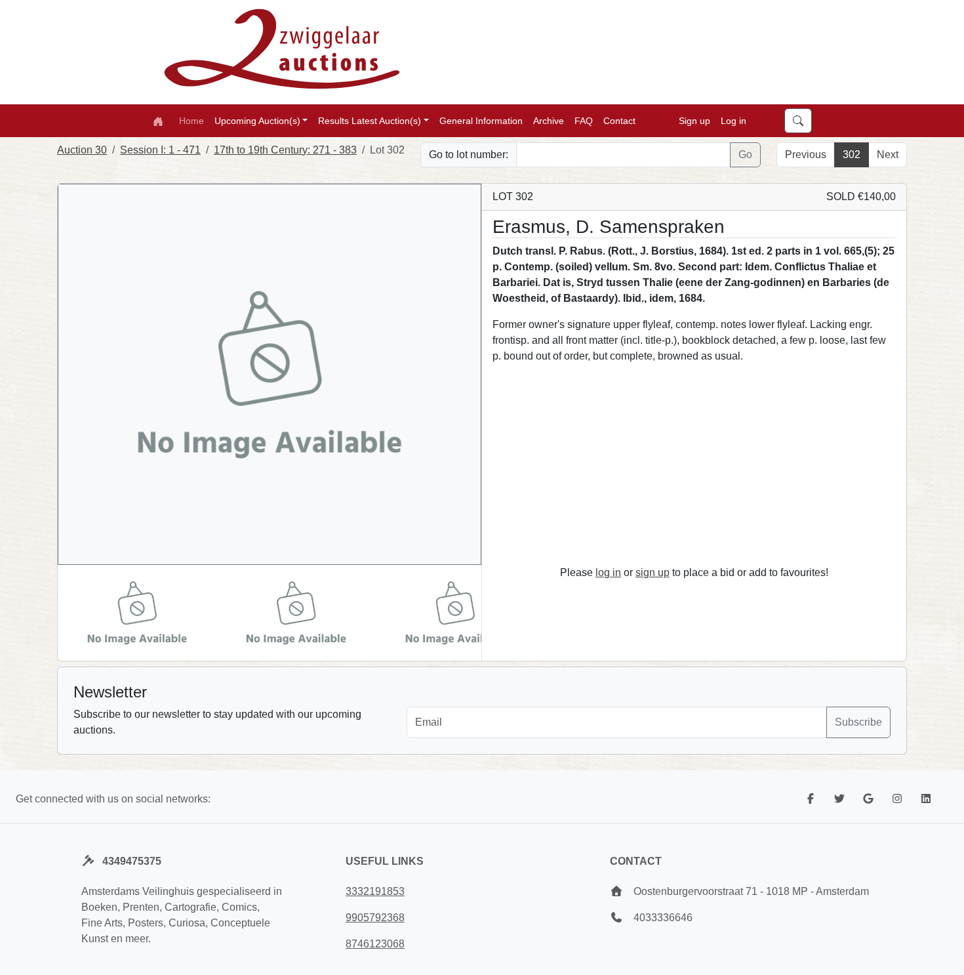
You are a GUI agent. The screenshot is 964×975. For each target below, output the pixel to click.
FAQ (583, 120)
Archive (548, 120)
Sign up (694, 120)
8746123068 (375, 943)
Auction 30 (82, 150)
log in (608, 572)
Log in (733, 120)
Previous (805, 154)
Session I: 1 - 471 (160, 150)
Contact (619, 120)
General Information (481, 120)
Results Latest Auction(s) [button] (369, 120)
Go (745, 154)
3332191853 (375, 891)
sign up (652, 572)
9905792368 (375, 917)
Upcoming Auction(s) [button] (257, 120)
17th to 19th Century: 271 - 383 (285, 150)
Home (191, 120)
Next (887, 154)
